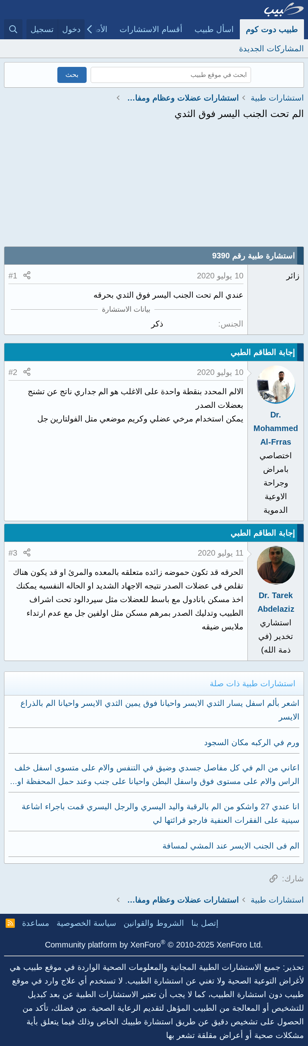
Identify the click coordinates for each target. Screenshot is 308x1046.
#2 (12, 372)
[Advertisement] (154, 186)
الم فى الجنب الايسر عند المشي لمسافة (231, 845)
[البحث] (13, 29)
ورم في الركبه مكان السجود (252, 742)
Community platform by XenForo (154, 944)
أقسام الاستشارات (151, 29)
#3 (12, 552)
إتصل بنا (205, 923)
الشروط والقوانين (154, 923)
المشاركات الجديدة (271, 48)
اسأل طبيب (214, 29)
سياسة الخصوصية (86, 923)
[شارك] (27, 276)
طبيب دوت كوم (272, 29)
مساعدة (35, 923)
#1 (12, 275)
